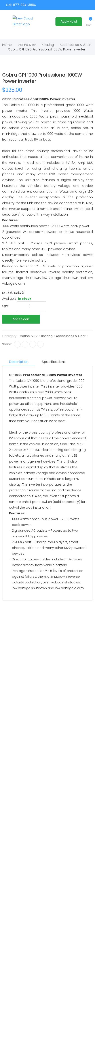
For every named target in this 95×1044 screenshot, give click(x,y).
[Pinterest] (40, 344)
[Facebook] (17, 344)
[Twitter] (25, 344)
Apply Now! (69, 21)
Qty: (5, 306)
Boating (48, 44)
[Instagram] (32, 344)
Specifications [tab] (54, 361)
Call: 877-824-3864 (21, 5)
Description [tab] (18, 361)
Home (7, 44)
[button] (89, 21)
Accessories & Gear (75, 44)
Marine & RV (26, 44)
